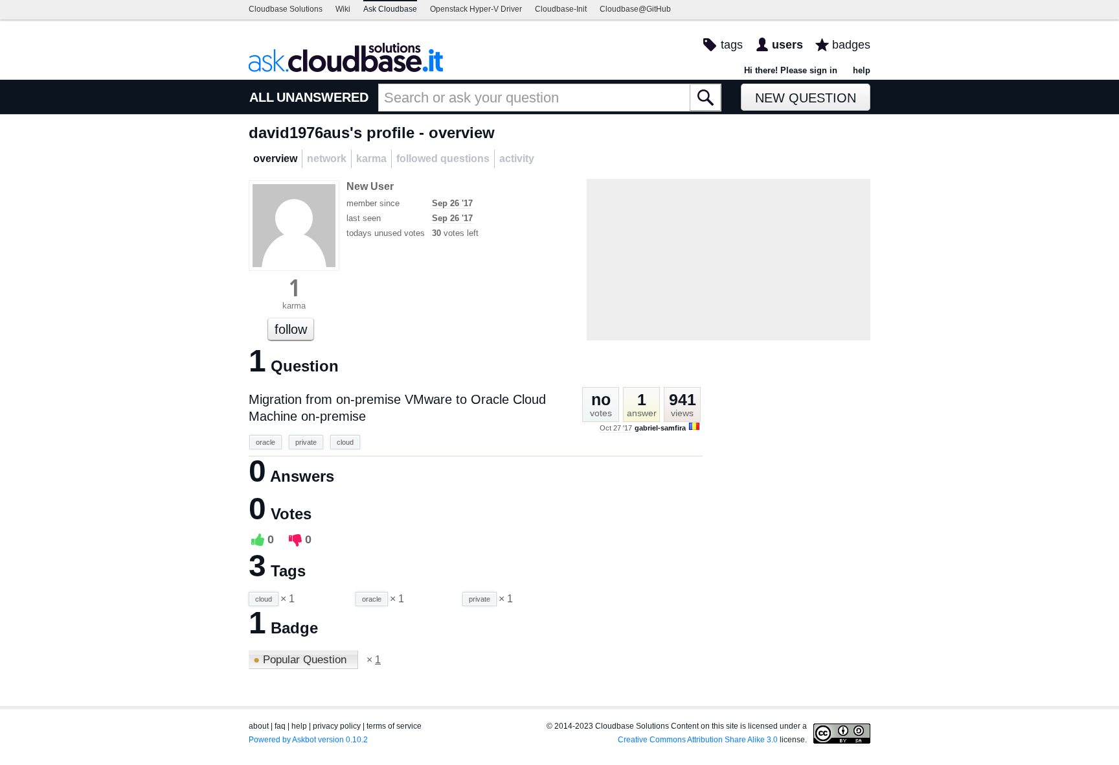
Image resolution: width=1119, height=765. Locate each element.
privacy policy (337, 726)
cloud (345, 442)
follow (291, 329)
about (259, 726)
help (861, 70)
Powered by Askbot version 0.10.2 (308, 739)
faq (280, 726)
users (787, 44)
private (306, 442)
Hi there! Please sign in (790, 70)
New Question (805, 98)
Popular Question (301, 659)
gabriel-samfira (660, 428)
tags (732, 44)
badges (851, 44)
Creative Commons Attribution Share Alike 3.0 (698, 739)
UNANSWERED (322, 97)
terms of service (394, 726)
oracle (265, 442)
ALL (261, 97)
